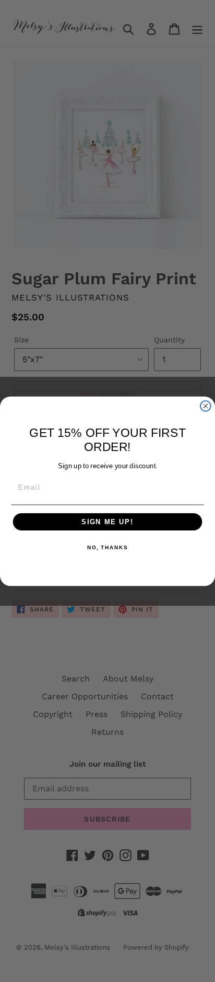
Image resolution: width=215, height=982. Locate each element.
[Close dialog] (205, 405)
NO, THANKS (107, 548)
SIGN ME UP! (107, 521)
